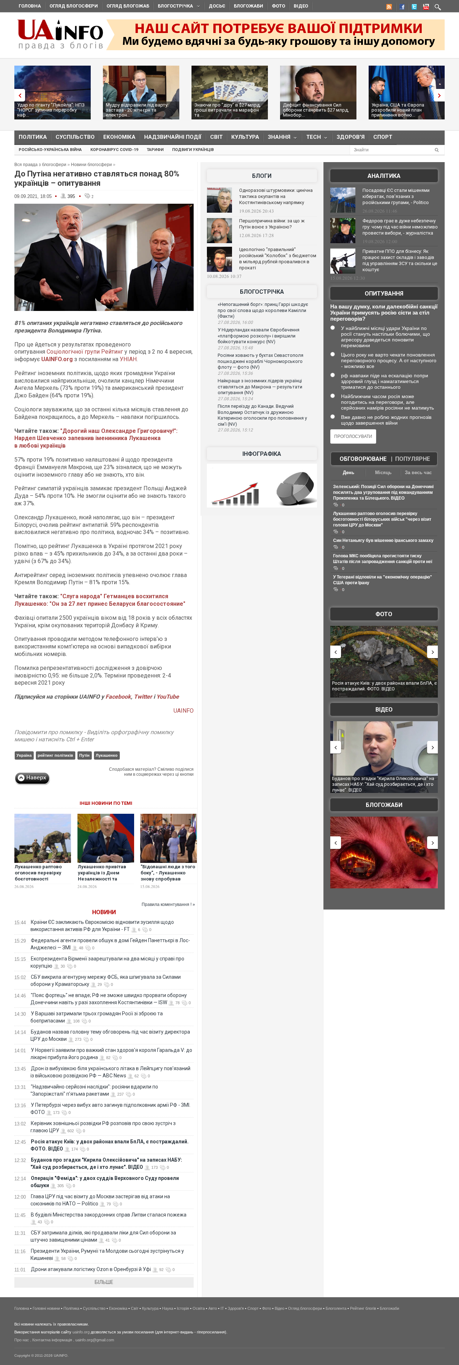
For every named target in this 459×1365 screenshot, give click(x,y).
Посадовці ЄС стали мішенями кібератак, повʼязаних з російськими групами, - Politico (396, 196)
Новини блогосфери (91, 164)
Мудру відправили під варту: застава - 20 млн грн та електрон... (137, 110)
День (348, 472)
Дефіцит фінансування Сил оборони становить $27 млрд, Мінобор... (316, 110)
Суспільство (75, 137)
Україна (24, 755)
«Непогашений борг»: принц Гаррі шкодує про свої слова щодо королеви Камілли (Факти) (263, 310)
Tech (311, 138)
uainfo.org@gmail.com (94, 1340)
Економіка (119, 137)
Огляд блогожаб (128, 6)
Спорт (382, 137)
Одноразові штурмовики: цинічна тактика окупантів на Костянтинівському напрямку (276, 196)
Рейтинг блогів (363, 1308)
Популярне (412, 458)
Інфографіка (261, 453)
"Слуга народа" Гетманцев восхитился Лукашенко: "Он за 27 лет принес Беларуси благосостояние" (99, 600)
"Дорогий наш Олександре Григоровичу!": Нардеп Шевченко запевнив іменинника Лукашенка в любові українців (96, 438)
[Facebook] (400, 8)
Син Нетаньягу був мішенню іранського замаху (383, 540)
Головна (30, 6)
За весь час (418, 472)
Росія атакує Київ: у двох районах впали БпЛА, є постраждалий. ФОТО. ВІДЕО (384, 685)
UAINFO (184, 710)
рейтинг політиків (55, 755)
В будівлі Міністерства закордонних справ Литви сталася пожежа (108, 1215)
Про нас (21, 1340)
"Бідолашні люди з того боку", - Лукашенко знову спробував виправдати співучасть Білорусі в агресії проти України (168, 882)
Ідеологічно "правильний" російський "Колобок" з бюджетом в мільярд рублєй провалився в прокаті (277, 258)
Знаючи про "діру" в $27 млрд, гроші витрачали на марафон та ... (227, 110)
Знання (277, 138)
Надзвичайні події (173, 137)
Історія (183, 1308)
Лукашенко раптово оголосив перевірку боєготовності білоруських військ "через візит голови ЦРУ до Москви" (38, 882)
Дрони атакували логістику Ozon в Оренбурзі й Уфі (91, 1269)
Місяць (383, 472)
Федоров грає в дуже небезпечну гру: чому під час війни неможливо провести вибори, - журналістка (400, 227)
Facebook (118, 696)
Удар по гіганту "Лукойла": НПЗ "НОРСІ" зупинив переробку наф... (51, 110)
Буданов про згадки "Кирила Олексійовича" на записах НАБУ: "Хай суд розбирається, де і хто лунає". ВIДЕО (383, 784)
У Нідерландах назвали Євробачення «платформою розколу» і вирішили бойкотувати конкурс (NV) (258, 335)
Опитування (384, 293)
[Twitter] (413, 8)
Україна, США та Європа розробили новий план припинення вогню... (398, 110)
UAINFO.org (57, 359)
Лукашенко (107, 755)
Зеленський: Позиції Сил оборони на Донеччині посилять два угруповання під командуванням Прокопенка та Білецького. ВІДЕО (383, 492)
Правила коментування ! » (168, 904)
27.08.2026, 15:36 (235, 373)
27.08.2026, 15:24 (235, 398)
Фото (278, 6)
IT (222, 1308)
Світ (216, 137)
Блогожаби (248, 6)
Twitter (143, 696)
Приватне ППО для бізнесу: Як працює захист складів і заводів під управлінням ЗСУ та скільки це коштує (400, 260)
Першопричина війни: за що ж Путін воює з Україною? (271, 224)
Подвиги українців (193, 149)
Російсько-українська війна (50, 149)
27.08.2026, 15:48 (235, 347)
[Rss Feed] (388, 8)
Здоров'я (351, 137)
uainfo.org (81, 1332)
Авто (212, 1308)
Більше (104, 1282)
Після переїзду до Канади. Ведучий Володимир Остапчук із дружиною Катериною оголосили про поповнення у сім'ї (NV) (262, 415)
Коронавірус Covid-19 (114, 149)
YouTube (167, 696)
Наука (167, 1308)
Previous (18, 95)
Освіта (199, 1308)
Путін (84, 755)
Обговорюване (363, 458)
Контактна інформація (52, 1340)
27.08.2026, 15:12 (235, 430)
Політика (33, 137)
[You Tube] (425, 8)
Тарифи (155, 149)
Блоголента (336, 1308)
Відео (301, 6)
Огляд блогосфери (73, 6)
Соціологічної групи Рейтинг (85, 351)
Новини (104, 912)
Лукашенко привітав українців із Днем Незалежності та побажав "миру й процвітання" (102, 879)
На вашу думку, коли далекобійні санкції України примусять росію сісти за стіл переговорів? (383, 312)
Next (441, 95)
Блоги (261, 176)
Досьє (217, 6)
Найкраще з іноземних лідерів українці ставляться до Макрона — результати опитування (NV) (260, 386)
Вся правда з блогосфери (40, 164)
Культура (245, 137)
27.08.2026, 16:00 (235, 322)
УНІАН (128, 359)
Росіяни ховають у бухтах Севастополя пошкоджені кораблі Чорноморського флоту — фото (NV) (260, 361)
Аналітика (384, 176)
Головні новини (46, 1308)
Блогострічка (173, 7)
